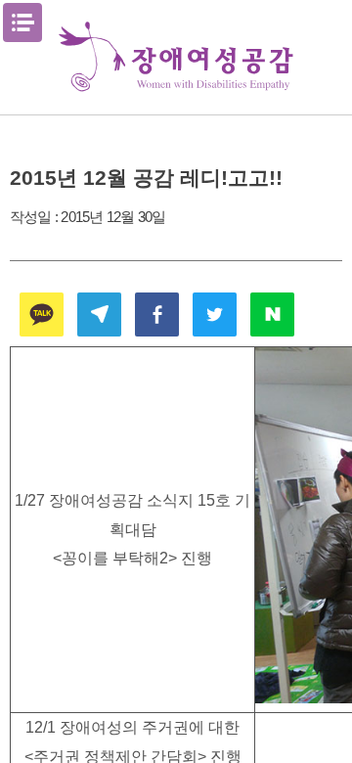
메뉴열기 (22, 22)
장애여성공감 (176, 57)
